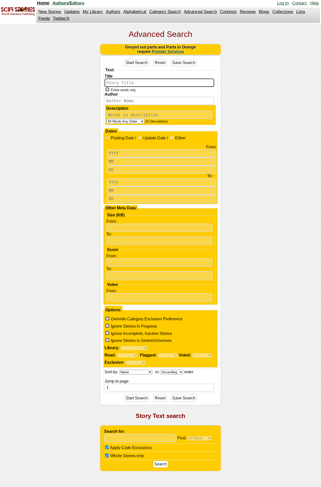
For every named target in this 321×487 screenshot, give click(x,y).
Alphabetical (134, 11)
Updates (72, 11)
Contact (299, 3)
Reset (160, 62)
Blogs (264, 11)
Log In (283, 3)
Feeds (44, 18)
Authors (113, 11)
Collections (282, 11)
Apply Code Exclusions (130, 448)
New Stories (49, 11)
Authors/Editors (68, 3)
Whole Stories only (126, 456)
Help (314, 3)
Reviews (248, 11)
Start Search (137, 62)
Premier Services (168, 51)
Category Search (165, 11)
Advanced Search (200, 11)
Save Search (183, 62)
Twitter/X (61, 18)
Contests (228, 11)
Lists (300, 11)
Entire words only (123, 90)
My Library (93, 11)
